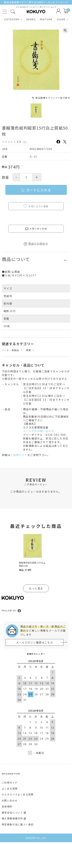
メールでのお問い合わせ (38, 431)
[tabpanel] (32, 552)
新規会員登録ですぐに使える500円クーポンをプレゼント (36, 2)
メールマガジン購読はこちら (34, 642)
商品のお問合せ (38, 243)
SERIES (30, 19)
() (25, 142)
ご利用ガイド (18, 455)
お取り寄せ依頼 (38, 228)
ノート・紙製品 (10, 350)
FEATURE (46, 19)
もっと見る (36, 588)
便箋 (28, 350)
